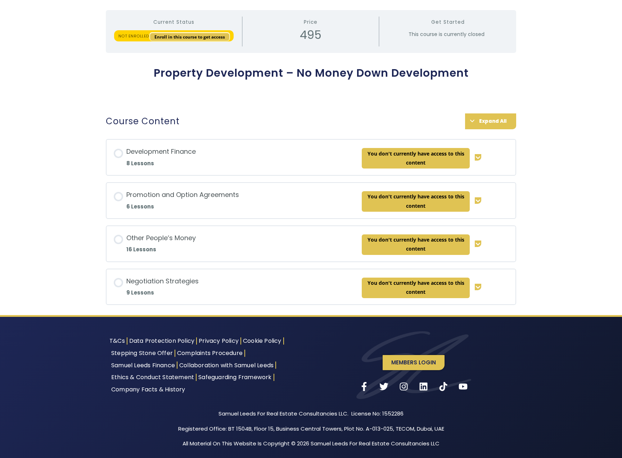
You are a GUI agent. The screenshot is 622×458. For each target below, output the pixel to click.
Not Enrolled (134, 36)
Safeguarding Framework (234, 377)
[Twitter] (384, 386)
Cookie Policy (262, 341)
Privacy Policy (219, 341)
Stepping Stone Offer (142, 353)
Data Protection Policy (161, 341)
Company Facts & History (148, 389)
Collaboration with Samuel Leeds (226, 365)
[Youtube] (463, 386)
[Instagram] (404, 386)
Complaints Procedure (210, 353)
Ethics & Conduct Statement (152, 377)
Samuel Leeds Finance (143, 365)
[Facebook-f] (364, 386)
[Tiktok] (443, 386)
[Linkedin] (424, 386)
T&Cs (117, 341)
